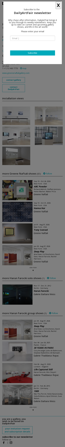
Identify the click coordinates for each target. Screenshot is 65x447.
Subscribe (32, 52)
